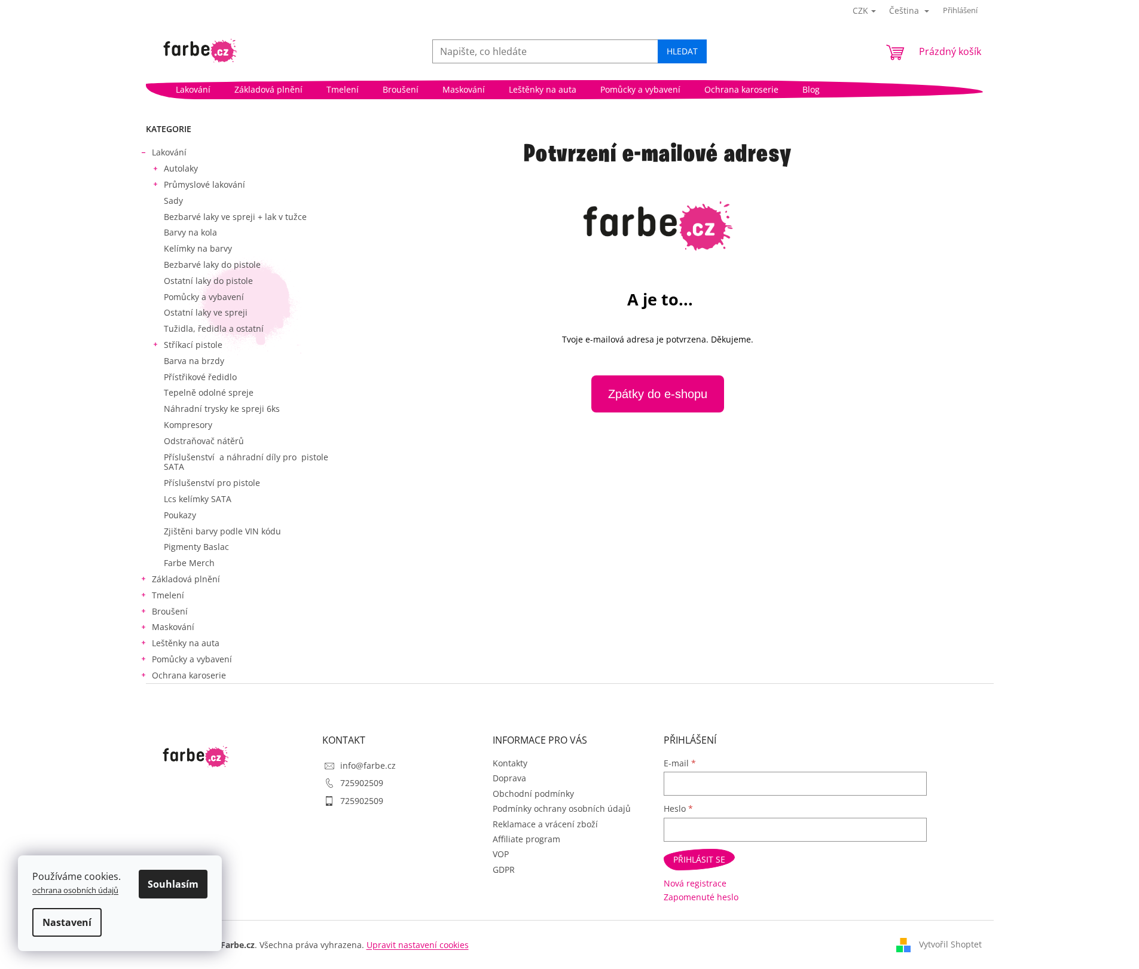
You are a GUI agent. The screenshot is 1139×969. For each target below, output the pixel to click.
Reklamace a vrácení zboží (545, 824)
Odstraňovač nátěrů (204, 441)
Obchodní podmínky (533, 793)
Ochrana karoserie (189, 675)
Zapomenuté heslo (701, 897)
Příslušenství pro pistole (212, 482)
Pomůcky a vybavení (204, 296)
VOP (501, 854)
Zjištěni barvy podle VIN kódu (222, 531)
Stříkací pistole (193, 344)
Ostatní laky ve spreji (206, 312)
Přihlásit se (699, 859)
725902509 (361, 782)
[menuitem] (193, 89)
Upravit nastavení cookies (418, 944)
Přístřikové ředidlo (200, 377)
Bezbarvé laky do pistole (212, 264)
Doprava (509, 778)
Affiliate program (526, 839)
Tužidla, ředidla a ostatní (214, 328)
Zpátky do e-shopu (657, 394)
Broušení (170, 611)
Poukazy (180, 515)
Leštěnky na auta (185, 643)
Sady (173, 200)
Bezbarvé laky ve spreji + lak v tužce (235, 216)
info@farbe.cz (368, 765)
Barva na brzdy (194, 360)
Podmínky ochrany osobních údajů (562, 808)
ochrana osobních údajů (75, 890)
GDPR (504, 869)
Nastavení (66, 922)
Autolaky (181, 168)
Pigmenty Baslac (196, 546)
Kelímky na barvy (198, 248)
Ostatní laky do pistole (208, 280)
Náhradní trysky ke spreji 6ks (222, 408)
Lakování (169, 152)
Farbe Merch (189, 562)
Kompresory (188, 424)
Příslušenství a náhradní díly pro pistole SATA (246, 462)
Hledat (682, 51)
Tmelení (168, 595)
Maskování (173, 626)
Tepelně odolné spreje (209, 392)
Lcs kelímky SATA (197, 499)
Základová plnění (186, 579)
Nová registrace (695, 883)
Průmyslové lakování (204, 184)
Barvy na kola (190, 232)
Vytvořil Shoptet (950, 944)
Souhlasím (173, 884)
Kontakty (510, 763)
